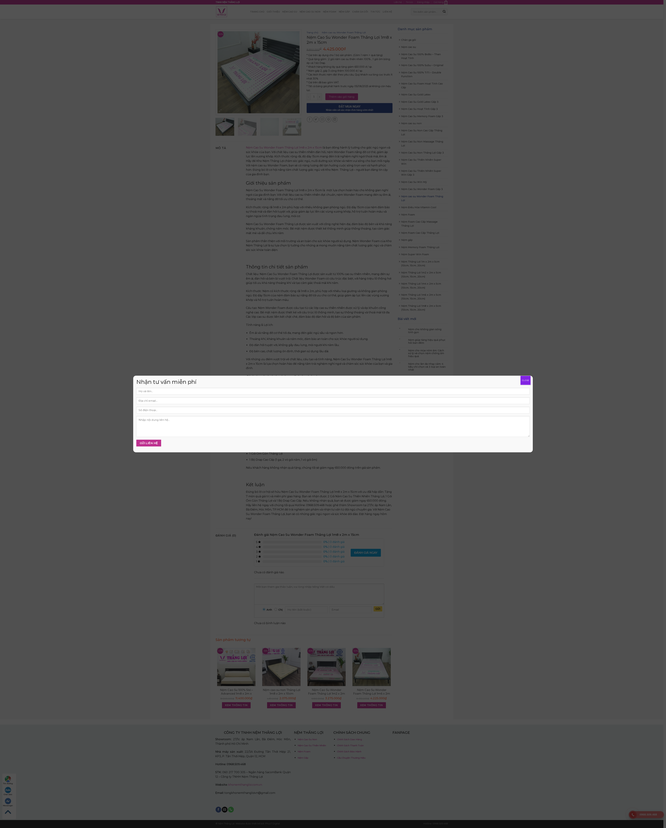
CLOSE (525, 380)
